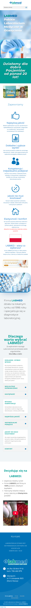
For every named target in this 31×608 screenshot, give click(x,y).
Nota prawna (14, 598)
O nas (16, 596)
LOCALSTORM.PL (23, 604)
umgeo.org (3, 607)
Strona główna (9, 596)
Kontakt (22, 596)
